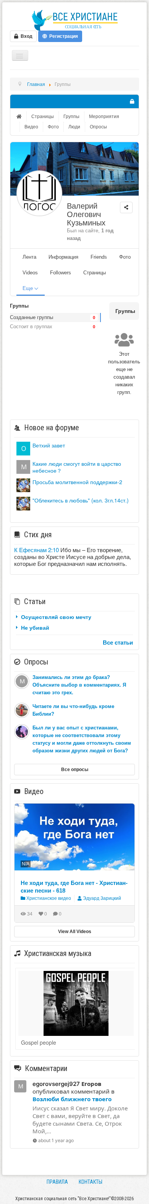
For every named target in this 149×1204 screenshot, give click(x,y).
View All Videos (74, 931)
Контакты (90, 1182)
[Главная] (19, 117)
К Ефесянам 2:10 (36, 550)
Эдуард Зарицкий (102, 898)
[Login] (131, 101)
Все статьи (118, 642)
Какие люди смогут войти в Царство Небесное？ (76, 467)
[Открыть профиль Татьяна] (23, 484)
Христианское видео (48, 898)
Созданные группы (31, 317)
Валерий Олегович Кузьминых (86, 214)
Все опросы (74, 769)
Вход (25, 36)
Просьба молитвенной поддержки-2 (77, 482)
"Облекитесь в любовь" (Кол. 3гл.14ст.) (80, 500)
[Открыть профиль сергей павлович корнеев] (23, 448)
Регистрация (62, 36)
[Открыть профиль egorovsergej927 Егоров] (23, 466)
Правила (57, 1182)
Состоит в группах (31, 326)
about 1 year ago (56, 1140)
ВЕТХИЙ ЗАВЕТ (48, 445)
